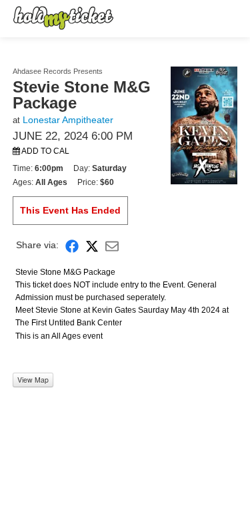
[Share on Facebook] (72, 245)
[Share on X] (92, 245)
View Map (33, 380)
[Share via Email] (112, 245)
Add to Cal (44, 151)
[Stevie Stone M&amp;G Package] (204, 124)
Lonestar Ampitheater (68, 119)
